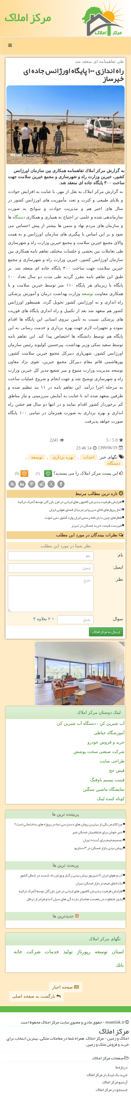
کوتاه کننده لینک (111, 799)
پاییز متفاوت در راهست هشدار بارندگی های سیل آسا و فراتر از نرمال (74, 899)
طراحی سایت (112, 761)
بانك (120, 965)
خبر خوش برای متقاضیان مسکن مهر (97, 832)
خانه (18, 951)
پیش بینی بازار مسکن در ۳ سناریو (98, 848)
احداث (88, 457)
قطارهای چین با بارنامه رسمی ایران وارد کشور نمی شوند (83, 517)
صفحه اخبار (63, 987)
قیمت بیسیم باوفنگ (107, 780)
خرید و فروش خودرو (106, 742)
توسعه (87, 293)
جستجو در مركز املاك (111, 1089)
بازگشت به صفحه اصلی (34, 996)
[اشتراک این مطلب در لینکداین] (22, 483)
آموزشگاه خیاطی (109, 733)
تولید (68, 951)
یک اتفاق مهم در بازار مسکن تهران (99, 883)
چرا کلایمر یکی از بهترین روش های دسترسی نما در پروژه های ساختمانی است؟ (68, 824)
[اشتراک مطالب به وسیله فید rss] (12, 483)
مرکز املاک (28, 17)
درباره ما (121, 1067)
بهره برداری (62, 457)
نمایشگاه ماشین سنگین (104, 789)
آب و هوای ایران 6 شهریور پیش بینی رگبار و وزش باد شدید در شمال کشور (71, 875)
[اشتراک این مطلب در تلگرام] (41, 483)
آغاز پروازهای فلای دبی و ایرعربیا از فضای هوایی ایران (85, 509)
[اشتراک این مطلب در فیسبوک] (61, 483)
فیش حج (117, 770)
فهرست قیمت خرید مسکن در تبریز (96, 525)
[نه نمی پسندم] (24, 473)
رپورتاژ (83, 951)
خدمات (52, 951)
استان (118, 951)
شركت (34, 951)
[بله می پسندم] (48, 473)
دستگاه (18, 217)
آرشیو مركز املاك (114, 1082)
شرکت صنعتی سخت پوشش (99, 751)
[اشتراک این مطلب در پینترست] (31, 483)
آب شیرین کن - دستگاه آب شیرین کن (91, 723)
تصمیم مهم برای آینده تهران (102, 840)
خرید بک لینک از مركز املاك (107, 1075)
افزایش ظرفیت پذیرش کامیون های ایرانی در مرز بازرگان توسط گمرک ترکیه (70, 501)
